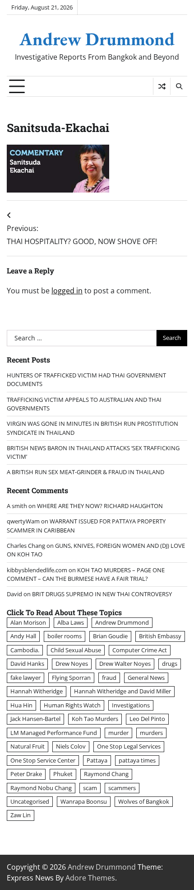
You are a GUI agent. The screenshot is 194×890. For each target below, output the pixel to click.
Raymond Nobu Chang (41, 788)
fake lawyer (25, 677)
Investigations (131, 705)
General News (146, 677)
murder (118, 733)
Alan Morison (28, 622)
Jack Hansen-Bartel (35, 719)
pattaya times (137, 760)
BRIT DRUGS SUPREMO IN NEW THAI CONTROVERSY (102, 594)
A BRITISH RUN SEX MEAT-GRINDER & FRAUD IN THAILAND (85, 472)
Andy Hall (23, 636)
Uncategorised (29, 801)
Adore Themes (90, 878)
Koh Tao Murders (95, 719)
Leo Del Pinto (147, 719)
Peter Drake (26, 774)
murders (151, 733)
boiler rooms (64, 636)
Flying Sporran (71, 677)
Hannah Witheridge (36, 691)
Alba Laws (70, 622)
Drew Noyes (71, 663)
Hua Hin (21, 705)
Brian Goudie (110, 636)
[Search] (178, 86)
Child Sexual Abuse (76, 650)
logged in (67, 291)
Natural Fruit (27, 746)
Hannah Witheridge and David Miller (122, 691)
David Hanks (27, 663)
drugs (169, 663)
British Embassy (160, 636)
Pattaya (97, 760)
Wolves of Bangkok (143, 801)
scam (90, 788)
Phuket (63, 774)
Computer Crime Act (139, 650)
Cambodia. (24, 650)
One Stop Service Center (42, 760)
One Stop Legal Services (129, 746)
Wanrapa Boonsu (83, 801)
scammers (122, 788)
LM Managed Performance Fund (53, 733)
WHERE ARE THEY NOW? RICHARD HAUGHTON (100, 506)
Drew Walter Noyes (125, 663)
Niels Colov (71, 746)
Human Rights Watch (72, 705)
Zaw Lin (20, 815)
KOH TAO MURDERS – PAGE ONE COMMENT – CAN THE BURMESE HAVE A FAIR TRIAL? (86, 574)
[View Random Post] (161, 86)
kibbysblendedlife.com (37, 570)
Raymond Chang (106, 774)
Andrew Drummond (97, 39)
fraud (109, 677)
